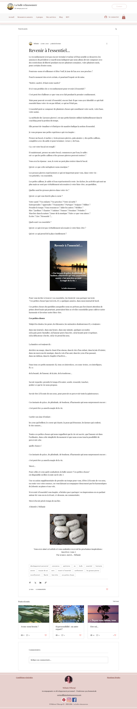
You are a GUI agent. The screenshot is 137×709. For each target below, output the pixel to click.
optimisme (66, 566)
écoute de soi (43, 570)
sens (52, 570)
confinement (78, 570)
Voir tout (116, 601)
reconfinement (35, 575)
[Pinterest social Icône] (64, 700)
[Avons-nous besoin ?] (33, 614)
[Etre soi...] (103, 614)
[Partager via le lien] (46, 583)
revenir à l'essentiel (64, 570)
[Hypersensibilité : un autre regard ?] (68, 614)
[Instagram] (69, 700)
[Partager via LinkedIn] (40, 583)
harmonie (99, 566)
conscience (55, 566)
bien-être (55, 575)
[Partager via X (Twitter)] (35, 583)
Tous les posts (22, 29)
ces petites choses (68, 575)
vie (75, 566)
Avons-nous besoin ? (30, 626)
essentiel (89, 566)
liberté (46, 575)
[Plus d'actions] (107, 43)
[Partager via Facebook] (30, 583)
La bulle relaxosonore (25, 5)
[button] (123, 17)
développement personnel (39, 566)
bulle (81, 566)
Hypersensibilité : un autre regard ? (67, 627)
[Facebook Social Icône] (74, 700)
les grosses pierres (93, 570)
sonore (32, 570)
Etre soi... (94, 626)
